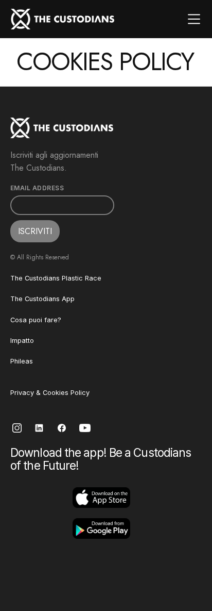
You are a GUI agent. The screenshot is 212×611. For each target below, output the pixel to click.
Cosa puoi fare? (35, 320)
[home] (62, 19)
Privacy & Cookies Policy (50, 393)
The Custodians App (42, 299)
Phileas (21, 361)
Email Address (37, 188)
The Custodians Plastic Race (55, 278)
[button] (194, 19)
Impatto (22, 340)
